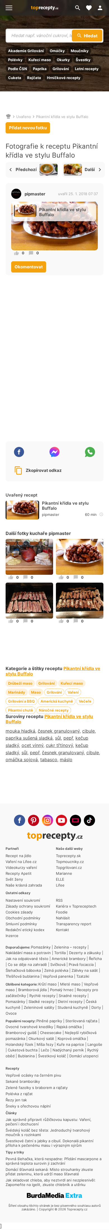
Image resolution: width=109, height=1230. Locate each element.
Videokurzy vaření (21, 867)
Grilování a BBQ (21, 701)
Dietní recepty (70, 1001)
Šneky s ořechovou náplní (28, 1106)
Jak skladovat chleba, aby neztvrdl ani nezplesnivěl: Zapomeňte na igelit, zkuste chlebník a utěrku (51, 1182)
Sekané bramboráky (23, 1081)
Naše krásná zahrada (24, 885)
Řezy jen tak (16, 1100)
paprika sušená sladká (29, 738)
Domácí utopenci (83, 1056)
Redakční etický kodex (25, 929)
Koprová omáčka (72, 1038)
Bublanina (26, 1056)
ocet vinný (32, 745)
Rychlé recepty (42, 995)
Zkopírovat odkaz (44, 470)
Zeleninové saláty (39, 1007)
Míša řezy (45, 1044)
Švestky (83, 59)
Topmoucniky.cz (70, 861)
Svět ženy (14, 879)
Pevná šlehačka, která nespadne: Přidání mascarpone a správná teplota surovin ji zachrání (53, 1161)
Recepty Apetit (19, 873)
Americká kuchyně (57, 701)
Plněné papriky (49, 1021)
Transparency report (73, 924)
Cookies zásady (19, 912)
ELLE (60, 879)
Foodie (62, 912)
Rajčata (34, 77)
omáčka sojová (22, 759)
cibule (88, 731)
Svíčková (57, 964)
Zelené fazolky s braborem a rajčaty (37, 1087)
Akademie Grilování (26, 51)
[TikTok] (89, 820)
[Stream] (75, 820)
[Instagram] (47, 820)
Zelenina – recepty (70, 947)
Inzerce (12, 935)
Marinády (16, 692)
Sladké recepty (41, 1001)
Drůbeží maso (20, 683)
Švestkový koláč (52, 1056)
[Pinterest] (33, 820)
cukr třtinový (59, 745)
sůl (58, 738)
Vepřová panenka (58, 976)
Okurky (63, 59)
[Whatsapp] (90, 452)
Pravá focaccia (81, 964)
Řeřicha (95, 958)
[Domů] (8, 116)
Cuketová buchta (22, 1050)
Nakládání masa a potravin (28, 952)
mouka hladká (20, 731)
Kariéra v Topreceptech (76, 906)
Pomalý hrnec (62, 989)
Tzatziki (82, 976)
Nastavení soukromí (23, 900)
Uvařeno (23, 116)
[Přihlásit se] (101, 8)
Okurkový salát (41, 1038)
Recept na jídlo (18, 855)
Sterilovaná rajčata (81, 1021)
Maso (36, 692)
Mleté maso (70, 984)
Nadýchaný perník (68, 1050)
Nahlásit (63, 918)
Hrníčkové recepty (63, 77)
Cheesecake (50, 1032)
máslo (66, 759)
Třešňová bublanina (22, 976)
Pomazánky (41, 947)
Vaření (73, 692)
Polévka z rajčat (19, 1093)
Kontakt (62, 929)
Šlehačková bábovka (23, 970)
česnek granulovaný (59, 731)
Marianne (64, 873)
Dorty (96, 1007)
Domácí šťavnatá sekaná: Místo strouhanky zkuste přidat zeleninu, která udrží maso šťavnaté (49, 1171)
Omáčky (57, 51)
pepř (68, 738)
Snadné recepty (72, 995)
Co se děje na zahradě (27, 964)
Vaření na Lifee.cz (21, 861)
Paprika (40, 68)
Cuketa (14, 77)
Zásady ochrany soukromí (28, 906)
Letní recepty (87, 68)
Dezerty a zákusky (85, 952)
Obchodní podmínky (23, 918)
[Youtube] (61, 820)
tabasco (48, 759)
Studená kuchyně (73, 1007)
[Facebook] (19, 820)
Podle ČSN (17, 68)
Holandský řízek (19, 1044)
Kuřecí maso (40, 59)
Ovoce (11, 1013)
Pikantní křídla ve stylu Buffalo (62, 116)
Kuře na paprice (70, 1044)
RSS (59, 900)
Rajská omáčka (69, 1026)
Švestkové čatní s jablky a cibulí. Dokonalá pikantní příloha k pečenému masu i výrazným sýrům (49, 1143)
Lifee (60, 885)
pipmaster (35, 194)
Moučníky (80, 51)
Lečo (45, 1050)
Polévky (15, 59)
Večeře (85, 701)
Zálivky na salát (85, 970)
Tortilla (60, 952)
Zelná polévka (56, 970)
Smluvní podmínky (21, 924)
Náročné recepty (53, 710)
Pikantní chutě (20, 710)
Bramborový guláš (21, 1032)
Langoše (94, 1044)
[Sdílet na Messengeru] (54, 452)
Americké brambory (69, 958)
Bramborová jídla (32, 989)
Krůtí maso (47, 984)
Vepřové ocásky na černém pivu (33, 1075)
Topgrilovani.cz (69, 867)
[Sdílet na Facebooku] (19, 452)
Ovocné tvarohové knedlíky (29, 1026)
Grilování (61, 68)
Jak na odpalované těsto (27, 958)
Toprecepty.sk (68, 855)
